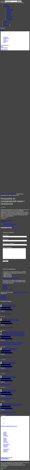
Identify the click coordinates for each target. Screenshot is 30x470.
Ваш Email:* (6, 239)
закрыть (3, 30)
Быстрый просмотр (6, 307)
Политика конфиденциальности (9, 426)
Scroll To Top (4, 461)
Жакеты (5, 446)
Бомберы (5, 435)
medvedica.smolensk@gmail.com (11, 278)
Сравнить (3, 221)
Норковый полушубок (6, 356)
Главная (3, 194)
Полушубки (25, 292)
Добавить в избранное (6, 220)
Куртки (5, 433)
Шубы (6, 194)
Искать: (2, 1)
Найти (19, 1)
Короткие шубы (12, 194)
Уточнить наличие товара (10, 224)
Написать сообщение (6, 227)
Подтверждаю (4, 466)
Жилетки (5, 445)
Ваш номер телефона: (8, 243)
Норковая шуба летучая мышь (8, 412)
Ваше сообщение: (7, 247)
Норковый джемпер (6, 313)
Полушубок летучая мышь (7, 327)
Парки (5, 434)
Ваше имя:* (6, 235)
